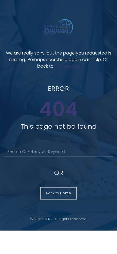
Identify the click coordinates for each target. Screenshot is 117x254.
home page (67, 66)
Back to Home (58, 193)
